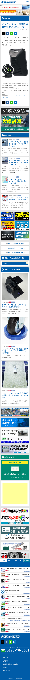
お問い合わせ (6, 670)
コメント (10, 560)
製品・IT (7, 18)
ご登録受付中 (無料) (15, 462)
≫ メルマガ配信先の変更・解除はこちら (15, 477)
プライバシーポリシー (9, 658)
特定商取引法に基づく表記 (10, 664)
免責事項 (5, 661)
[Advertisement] (15, 493)
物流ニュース (18, 560)
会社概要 (5, 667)
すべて (3, 560)
